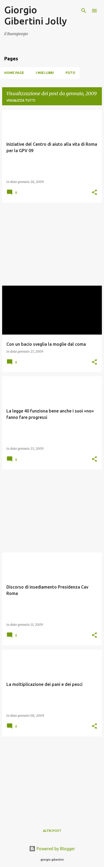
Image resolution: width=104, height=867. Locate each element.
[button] (94, 192)
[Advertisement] (52, 244)
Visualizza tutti (20, 100)
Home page (14, 72)
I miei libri (45, 72)
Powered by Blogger (55, 848)
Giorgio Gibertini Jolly (35, 15)
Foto (70, 72)
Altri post (52, 830)
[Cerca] (84, 10)
